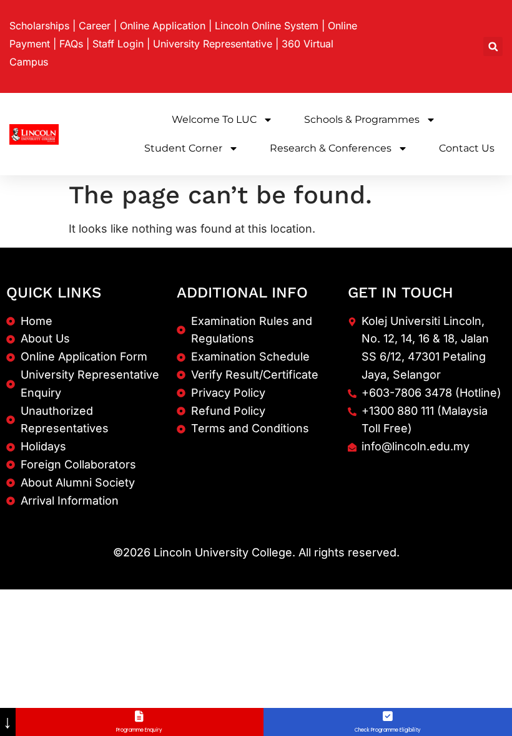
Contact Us (467, 148)
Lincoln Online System (266, 25)
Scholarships (39, 25)
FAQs (71, 43)
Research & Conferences (330, 148)
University (212, 43)
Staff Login (118, 43)
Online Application (162, 25)
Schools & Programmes (362, 119)
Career (95, 25)
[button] (493, 46)
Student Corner (183, 148)
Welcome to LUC (214, 119)
